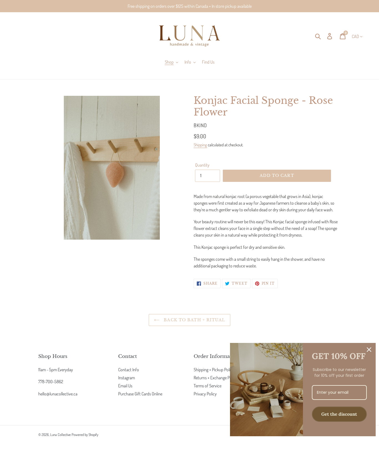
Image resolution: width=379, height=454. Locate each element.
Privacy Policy (205, 394)
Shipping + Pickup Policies (215, 369)
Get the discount (339, 414)
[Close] (369, 349)
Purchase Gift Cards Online (140, 394)
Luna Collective (60, 434)
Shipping (200, 144)
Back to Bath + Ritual (193, 319)
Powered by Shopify (85, 434)
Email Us (125, 385)
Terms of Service (207, 385)
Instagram (126, 377)
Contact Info (128, 369)
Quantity (202, 165)
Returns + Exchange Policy (215, 377)
